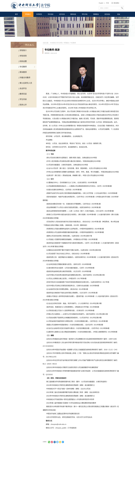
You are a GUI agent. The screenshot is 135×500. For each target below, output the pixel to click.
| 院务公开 (23, 105)
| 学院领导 (23, 56)
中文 (107, 3)
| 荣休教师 (23, 72)
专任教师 (73, 43)
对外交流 (62, 14)
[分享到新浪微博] (52, 442)
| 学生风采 (23, 99)
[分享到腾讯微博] (63, 442)
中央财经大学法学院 (56, 43)
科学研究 (39, 14)
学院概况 (28, 14)
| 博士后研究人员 (25, 83)
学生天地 (84, 14)
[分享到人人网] (54, 442)
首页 (16, 14)
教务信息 (73, 14)
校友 (118, 14)
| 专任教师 (23, 67)
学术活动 (50, 14)
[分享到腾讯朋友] (49, 442)
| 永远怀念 (23, 88)
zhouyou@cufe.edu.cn (58, 424)
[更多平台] (68, 442)
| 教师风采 (23, 94)
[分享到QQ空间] (60, 442)
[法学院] (30, 6)
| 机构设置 (23, 61)
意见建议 (116, 3)
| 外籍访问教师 (24, 78)
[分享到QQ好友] (57, 442)
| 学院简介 (23, 50)
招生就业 (107, 14)
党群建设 (96, 14)
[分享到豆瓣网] (65, 442)
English (101, 3)
